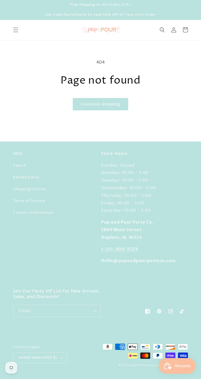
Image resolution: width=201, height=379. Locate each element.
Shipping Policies (29, 189)
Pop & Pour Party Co (145, 365)
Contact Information (33, 212)
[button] (15, 30)
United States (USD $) (38, 357)
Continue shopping (100, 104)
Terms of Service (29, 200)
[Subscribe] (94, 311)
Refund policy (26, 177)
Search (19, 165)
